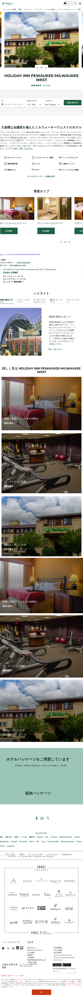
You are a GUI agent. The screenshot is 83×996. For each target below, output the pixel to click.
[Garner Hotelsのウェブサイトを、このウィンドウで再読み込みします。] (69, 908)
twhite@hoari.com (17, 265)
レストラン (39, 9)
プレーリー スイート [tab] (73, 301)
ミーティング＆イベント (66, 9)
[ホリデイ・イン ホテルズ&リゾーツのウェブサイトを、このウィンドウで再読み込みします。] (55, 908)
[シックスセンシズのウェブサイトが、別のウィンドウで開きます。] (14, 880)
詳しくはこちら (26, 148)
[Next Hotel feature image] (45, 67)
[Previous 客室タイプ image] (61, 242)
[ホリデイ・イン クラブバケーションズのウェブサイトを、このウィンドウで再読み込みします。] (55, 921)
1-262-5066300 (23, 263)
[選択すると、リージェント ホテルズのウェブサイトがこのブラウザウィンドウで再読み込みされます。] (28, 880)
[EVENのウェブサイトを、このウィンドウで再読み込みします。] (28, 908)
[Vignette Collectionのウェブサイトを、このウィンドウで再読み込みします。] (55, 880)
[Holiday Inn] (7, 3)
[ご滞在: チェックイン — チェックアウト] (12, 104)
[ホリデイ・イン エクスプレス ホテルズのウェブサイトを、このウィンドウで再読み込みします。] (41, 908)
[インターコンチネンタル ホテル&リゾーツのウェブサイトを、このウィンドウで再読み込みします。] (41, 880)
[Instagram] (13, 948)
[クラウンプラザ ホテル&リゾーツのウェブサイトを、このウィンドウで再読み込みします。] (14, 908)
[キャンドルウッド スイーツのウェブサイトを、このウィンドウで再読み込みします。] (69, 921)
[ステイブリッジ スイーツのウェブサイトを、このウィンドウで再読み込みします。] (41, 921)
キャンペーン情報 (9, 9)
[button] (80, 3)
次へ (41, 992)
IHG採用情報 (58, 947)
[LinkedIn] (17, 947)
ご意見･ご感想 (32, 962)
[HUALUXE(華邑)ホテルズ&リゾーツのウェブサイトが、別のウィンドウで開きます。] (59, 894)
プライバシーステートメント (63, 955)
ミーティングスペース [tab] (23, 301)
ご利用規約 (30, 957)
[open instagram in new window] (41, 818)
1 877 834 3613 (25, 966)
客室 (20, 9)
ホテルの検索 (58, 950)
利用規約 (30, 955)
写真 (79, 9)
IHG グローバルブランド (35, 950)
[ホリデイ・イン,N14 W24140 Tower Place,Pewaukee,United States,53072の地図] (20, 254)
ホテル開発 (30, 952)
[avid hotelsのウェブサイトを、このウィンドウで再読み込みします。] (14, 921)
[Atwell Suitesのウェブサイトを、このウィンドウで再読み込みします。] (28, 921)
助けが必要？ (58, 952)
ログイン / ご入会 (71, 3)
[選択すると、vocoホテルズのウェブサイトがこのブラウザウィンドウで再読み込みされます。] (35, 894)
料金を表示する (72, 103)
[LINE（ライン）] (21, 948)
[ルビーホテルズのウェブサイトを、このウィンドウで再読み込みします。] (47, 894)
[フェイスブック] (3, 948)
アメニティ (28, 9)
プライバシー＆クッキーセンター (64, 957)
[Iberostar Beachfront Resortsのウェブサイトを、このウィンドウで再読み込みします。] (70, 894)
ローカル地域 (50, 9)
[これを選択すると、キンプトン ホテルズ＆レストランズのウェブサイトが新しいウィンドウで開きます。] (69, 880)
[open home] (3, 855)
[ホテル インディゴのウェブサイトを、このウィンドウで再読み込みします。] (12, 894)
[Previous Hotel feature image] (37, 67)
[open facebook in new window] (36, 818)
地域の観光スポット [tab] (6, 301)
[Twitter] (8, 948)
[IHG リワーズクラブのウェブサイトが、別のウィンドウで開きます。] (41, 933)
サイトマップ (58, 960)
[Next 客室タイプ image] (69, 242)
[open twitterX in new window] (46, 818)
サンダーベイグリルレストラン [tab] (39, 301)
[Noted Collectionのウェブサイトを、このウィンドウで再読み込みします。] (24, 894)
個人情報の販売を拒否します (36, 960)
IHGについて (31, 947)
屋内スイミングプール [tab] (56, 301)
